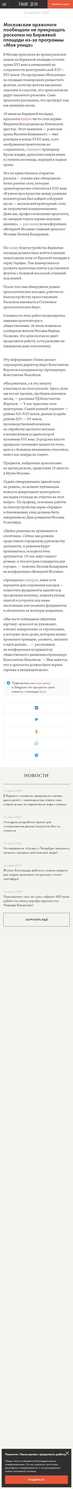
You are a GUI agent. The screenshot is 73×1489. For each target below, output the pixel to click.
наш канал (42, 683)
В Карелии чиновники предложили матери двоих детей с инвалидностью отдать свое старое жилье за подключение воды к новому (34, 799)
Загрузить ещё (36, 919)
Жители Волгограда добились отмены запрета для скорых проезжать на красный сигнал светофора (35, 874)
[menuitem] (4, 4)
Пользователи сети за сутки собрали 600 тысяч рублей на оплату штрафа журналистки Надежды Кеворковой (36, 900)
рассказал (31, 224)
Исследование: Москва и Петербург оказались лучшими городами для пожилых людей (36, 850)
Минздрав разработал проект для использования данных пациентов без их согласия (31, 826)
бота (43, 691)
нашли (26, 119)
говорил (31, 580)
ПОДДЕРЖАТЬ (36, 1479)
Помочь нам (60, 4)
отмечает (33, 149)
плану (14, 247)
